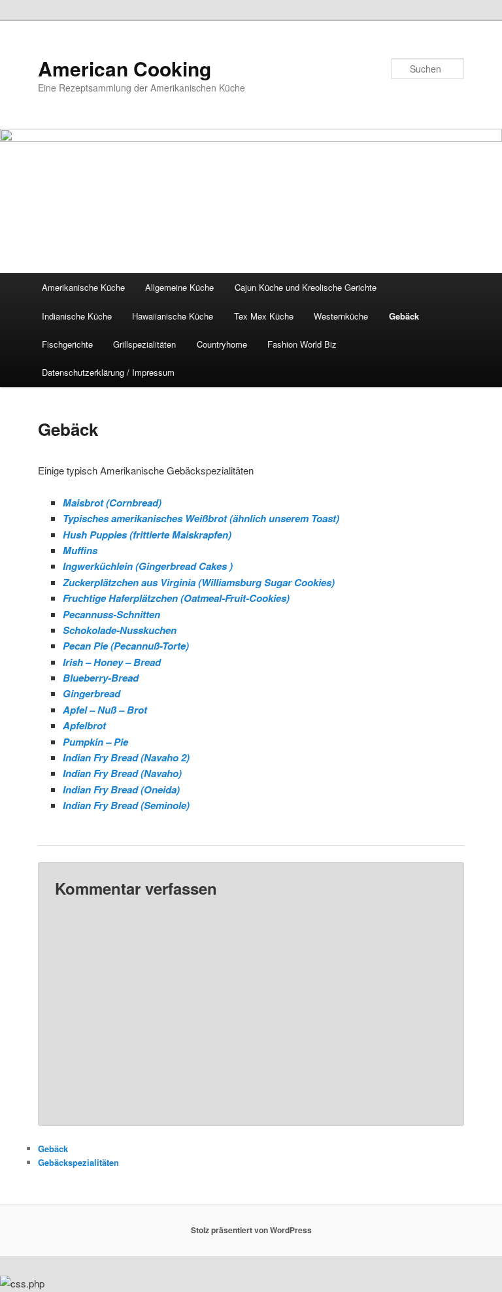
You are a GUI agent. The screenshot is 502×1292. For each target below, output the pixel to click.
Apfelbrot (84, 725)
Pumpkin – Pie (95, 742)
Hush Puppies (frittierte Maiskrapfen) (147, 534)
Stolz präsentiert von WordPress (251, 1230)
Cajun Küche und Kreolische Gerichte (305, 287)
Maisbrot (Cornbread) (112, 502)
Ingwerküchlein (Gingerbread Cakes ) (148, 566)
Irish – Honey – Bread (112, 662)
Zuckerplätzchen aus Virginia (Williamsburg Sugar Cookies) (199, 582)
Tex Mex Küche (263, 316)
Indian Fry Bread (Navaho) (122, 773)
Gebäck (404, 316)
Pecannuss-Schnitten (111, 614)
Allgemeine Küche (179, 287)
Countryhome (222, 344)
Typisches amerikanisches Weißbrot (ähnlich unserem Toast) (201, 518)
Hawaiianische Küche (172, 316)
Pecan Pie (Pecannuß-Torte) (126, 645)
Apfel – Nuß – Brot (105, 710)
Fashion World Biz (302, 344)
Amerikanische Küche (83, 287)
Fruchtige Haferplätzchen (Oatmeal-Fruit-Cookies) (176, 598)
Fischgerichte (67, 344)
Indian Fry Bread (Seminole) (126, 805)
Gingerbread (91, 693)
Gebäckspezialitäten (78, 1162)
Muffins (80, 550)
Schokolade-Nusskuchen (119, 630)
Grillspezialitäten (144, 344)
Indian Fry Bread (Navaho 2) (126, 757)
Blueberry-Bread (101, 678)
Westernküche (341, 316)
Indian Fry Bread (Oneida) (121, 789)
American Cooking (124, 68)
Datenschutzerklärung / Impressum (108, 372)
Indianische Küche (77, 316)
